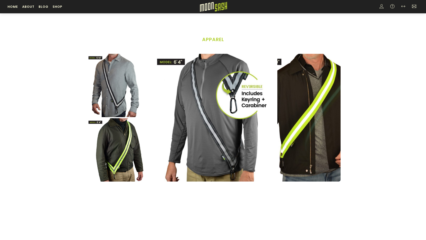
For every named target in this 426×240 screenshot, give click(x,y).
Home (13, 6)
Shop (57, 6)
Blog (43, 6)
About (28, 6)
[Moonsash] (213, 6)
